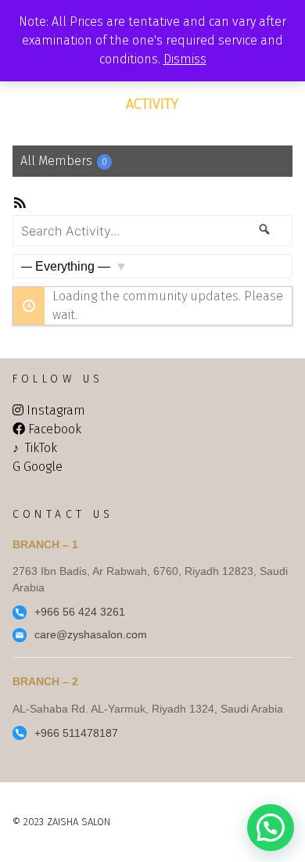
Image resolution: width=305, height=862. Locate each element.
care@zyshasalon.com (90, 634)
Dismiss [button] (184, 59)
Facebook (54, 429)
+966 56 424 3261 (79, 611)
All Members (63, 160)
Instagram (56, 410)
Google (43, 466)
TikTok (41, 447)
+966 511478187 (76, 733)
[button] (270, 827)
